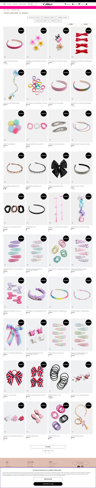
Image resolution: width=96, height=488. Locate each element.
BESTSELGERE (22, 4)
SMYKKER (15, 4)
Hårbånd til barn (62, 17)
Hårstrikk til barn (55, 20)
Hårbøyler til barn (49, 17)
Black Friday (30, 463)
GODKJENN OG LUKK (48, 484)
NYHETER (9, 4)
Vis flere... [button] (48, 446)
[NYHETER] (85, 24)
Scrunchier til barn (34, 17)
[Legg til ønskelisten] (5, 57)
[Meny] (5, 4)
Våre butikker (30, 466)
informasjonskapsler (60, 475)
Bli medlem (80, 463)
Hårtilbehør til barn (15, 9)
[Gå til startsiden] (48, 4)
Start (5, 9)
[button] (75, 4)
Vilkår (7, 463)
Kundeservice (52, 466)
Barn (8, 9)
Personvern (8, 466)
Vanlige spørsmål (53, 463)
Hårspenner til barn (41, 20)
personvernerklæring (39, 475)
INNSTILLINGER (48, 479)
